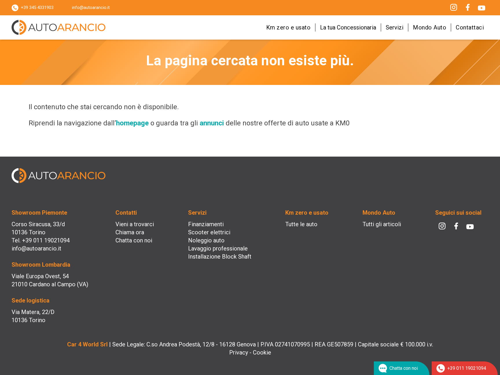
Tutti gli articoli (382, 224)
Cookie (262, 352)
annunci (212, 123)
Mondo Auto (429, 27)
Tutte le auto (301, 224)
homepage (132, 123)
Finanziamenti (206, 224)
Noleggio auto (206, 240)
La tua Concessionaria (348, 27)
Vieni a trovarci (134, 224)
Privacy (238, 352)
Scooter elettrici (209, 232)
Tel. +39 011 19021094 (41, 240)
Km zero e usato (288, 27)
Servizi (394, 27)
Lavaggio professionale (218, 248)
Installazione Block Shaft (219, 256)
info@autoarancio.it (91, 7)
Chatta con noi (133, 240)
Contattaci (470, 27)
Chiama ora (129, 232)
